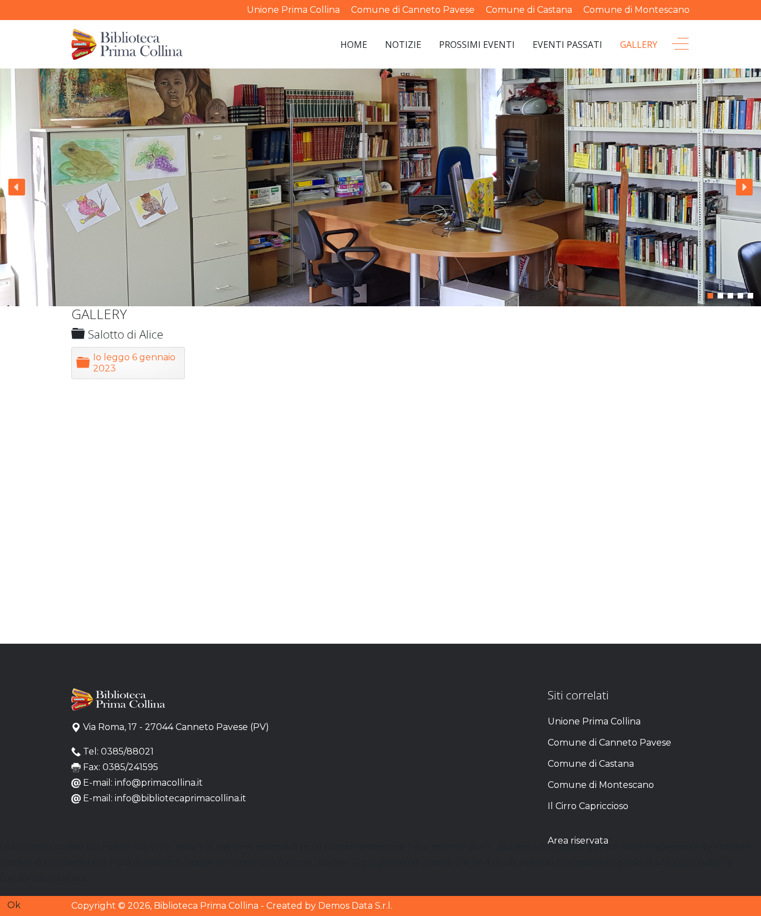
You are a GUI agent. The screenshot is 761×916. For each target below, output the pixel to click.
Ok (14, 905)
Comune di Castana (529, 9)
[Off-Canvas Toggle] (680, 44)
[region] (380, 187)
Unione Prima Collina (293, 9)
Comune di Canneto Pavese (413, 9)
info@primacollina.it (159, 782)
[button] (16, 187)
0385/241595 (130, 767)
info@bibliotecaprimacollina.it (180, 798)
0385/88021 (127, 751)
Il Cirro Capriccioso (588, 806)
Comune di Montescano (636, 9)
